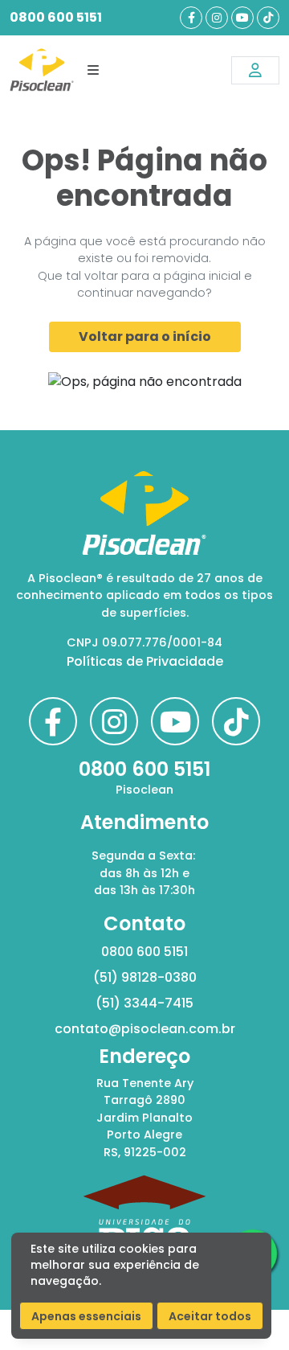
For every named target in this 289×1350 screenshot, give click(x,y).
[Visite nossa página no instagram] (217, 17)
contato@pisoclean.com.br (145, 1029)
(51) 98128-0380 (145, 977)
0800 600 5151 (56, 17)
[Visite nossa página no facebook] (191, 17)
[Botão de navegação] (93, 70)
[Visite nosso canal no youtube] (242, 17)
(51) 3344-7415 (144, 1003)
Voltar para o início (145, 336)
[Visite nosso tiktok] (268, 17)
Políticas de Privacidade (145, 661)
